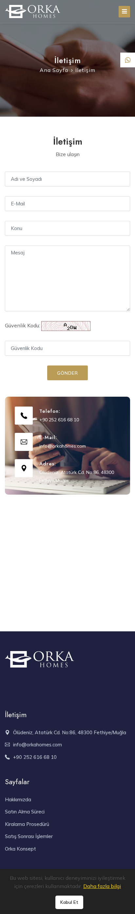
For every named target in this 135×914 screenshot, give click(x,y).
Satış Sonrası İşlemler (29, 836)
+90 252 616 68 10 (59, 420)
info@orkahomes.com (62, 446)
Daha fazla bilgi (102, 886)
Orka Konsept (20, 849)
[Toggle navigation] (124, 11)
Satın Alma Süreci (25, 812)
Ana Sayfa (54, 70)
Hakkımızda (18, 799)
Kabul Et (69, 902)
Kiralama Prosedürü (27, 824)
